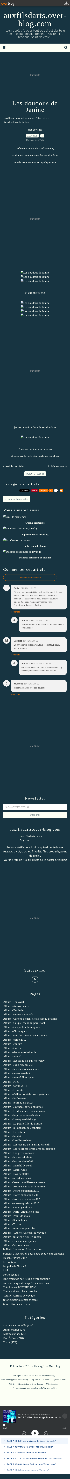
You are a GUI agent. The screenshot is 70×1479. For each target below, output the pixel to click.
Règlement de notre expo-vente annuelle (26, 1278)
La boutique (10, 1262)
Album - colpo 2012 (14, 1039)
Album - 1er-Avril (13, 1001)
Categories (41, 118)
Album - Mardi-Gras (15, 1169)
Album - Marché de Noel (17, 1165)
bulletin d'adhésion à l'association (22, 1249)
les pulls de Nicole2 (14, 1266)
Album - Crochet (12, 1048)
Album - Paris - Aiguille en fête (21, 1211)
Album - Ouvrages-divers (18, 1207)
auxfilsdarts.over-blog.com (35, 19)
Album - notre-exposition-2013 (21, 1203)
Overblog (54, 1366)
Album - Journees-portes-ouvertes (23, 1106)
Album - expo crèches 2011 (19, 1064)
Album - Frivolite (13, 1090)
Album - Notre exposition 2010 (21, 1190)
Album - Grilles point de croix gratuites (26, 1094)
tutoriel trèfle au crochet (17, 1304)
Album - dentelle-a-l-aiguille (19, 1052)
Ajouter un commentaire (30, 577)
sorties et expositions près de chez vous (26, 1283)
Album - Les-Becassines (17, 1140)
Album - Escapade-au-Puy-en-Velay (24, 1060)
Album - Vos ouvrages (16, 1245)
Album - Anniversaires (16, 1006)
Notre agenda (11, 1274)
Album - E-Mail (12, 1056)
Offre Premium (52, 1384)
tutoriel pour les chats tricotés (20, 1299)
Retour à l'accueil (35, 474)
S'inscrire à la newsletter (17, 499)
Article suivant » (57, 466)
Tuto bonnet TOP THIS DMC (19, 1287)
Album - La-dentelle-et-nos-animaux (24, 1111)
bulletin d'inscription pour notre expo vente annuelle (33, 1253)
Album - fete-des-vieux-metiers (21, 1069)
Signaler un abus (59, 1380)
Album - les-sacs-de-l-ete (17, 1157)
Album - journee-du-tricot (18, 1102)
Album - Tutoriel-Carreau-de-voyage (24, 1232)
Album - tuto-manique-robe (19, 1228)
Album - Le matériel (14, 1132)
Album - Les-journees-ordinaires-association (29, 1148)
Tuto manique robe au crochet (20, 1291)
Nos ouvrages (35, 130)
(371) (18, 1325)
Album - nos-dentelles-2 (17, 1178)
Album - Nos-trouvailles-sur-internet (24, 1182)
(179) (10, 1342)
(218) (13, 1338)
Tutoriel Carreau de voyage (19, 1295)
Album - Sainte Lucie (15, 1220)
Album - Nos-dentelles (16, 1173)
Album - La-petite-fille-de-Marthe (22, 1123)
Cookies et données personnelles (25, 1388)
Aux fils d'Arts (31, 860)
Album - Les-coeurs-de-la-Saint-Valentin (26, 1144)
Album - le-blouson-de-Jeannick (22, 1127)
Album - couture (12, 1043)
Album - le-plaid (12, 1136)
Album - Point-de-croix (16, 1215)
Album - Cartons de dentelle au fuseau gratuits (30, 1018)
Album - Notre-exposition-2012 (21, 1199)
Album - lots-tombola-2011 (19, 1161)
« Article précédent (14, 466)
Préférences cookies (48, 1388)
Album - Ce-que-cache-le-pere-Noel (24, 1022)
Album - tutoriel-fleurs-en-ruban (22, 1236)
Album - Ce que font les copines (21, 1027)
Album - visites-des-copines (19, 1241)
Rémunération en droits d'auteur (30, 1384)
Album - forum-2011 (15, 1085)
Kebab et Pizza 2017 (15, 1257)
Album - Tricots (12, 1224)
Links (6, 1270)
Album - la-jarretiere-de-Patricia (22, 1115)
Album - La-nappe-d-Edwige (19, 1119)
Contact (46, 1380)
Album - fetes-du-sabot (16, 1073)
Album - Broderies (14, 1010)
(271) (14, 1329)
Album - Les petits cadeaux (19, 1153)
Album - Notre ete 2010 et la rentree (24, 1186)
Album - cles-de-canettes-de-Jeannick (25, 1035)
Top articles (35, 1380)
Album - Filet (11, 1081)
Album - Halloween (14, 1098)
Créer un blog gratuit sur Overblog (14, 1380)
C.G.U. (12, 1384)
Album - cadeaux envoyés (18, 1014)
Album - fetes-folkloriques (18, 1077)
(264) (15, 1333)
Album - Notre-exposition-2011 (21, 1194)
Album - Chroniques (15, 1031)
